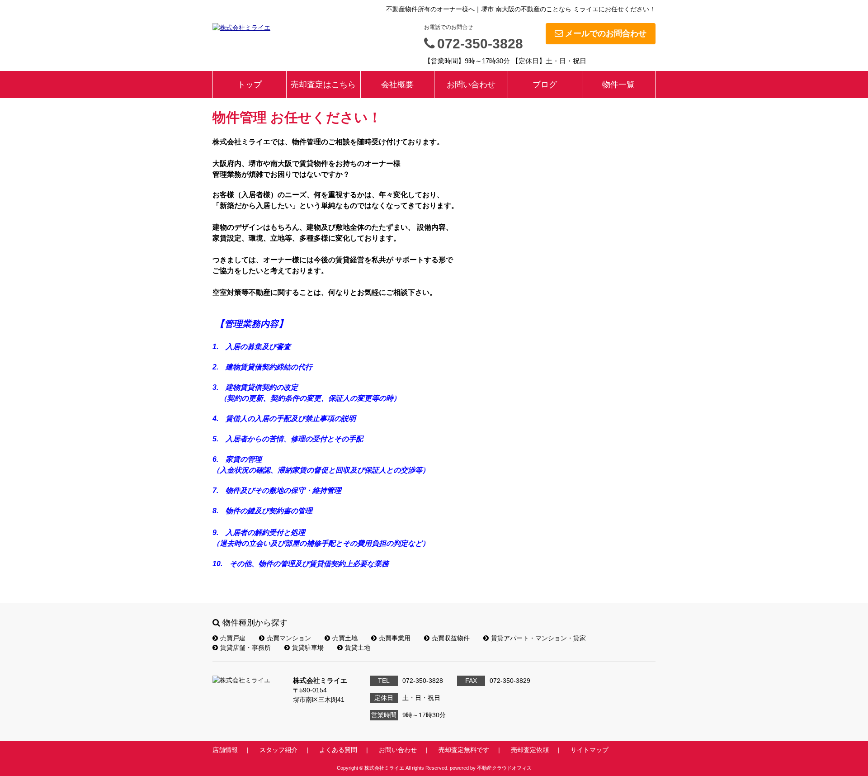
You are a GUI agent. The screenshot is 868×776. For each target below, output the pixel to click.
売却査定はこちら (323, 84)
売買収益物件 (451, 638)
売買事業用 (394, 638)
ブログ (545, 84)
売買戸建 (232, 638)
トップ (249, 84)
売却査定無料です (464, 749)
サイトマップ (590, 749)
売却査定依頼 (530, 749)
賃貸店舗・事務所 (245, 647)
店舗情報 (225, 749)
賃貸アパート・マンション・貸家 (538, 638)
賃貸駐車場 (308, 647)
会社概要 (397, 84)
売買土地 (345, 638)
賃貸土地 (357, 647)
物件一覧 (618, 84)
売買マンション (289, 638)
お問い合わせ (471, 84)
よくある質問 (338, 749)
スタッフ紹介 (278, 749)
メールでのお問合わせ (605, 33)
